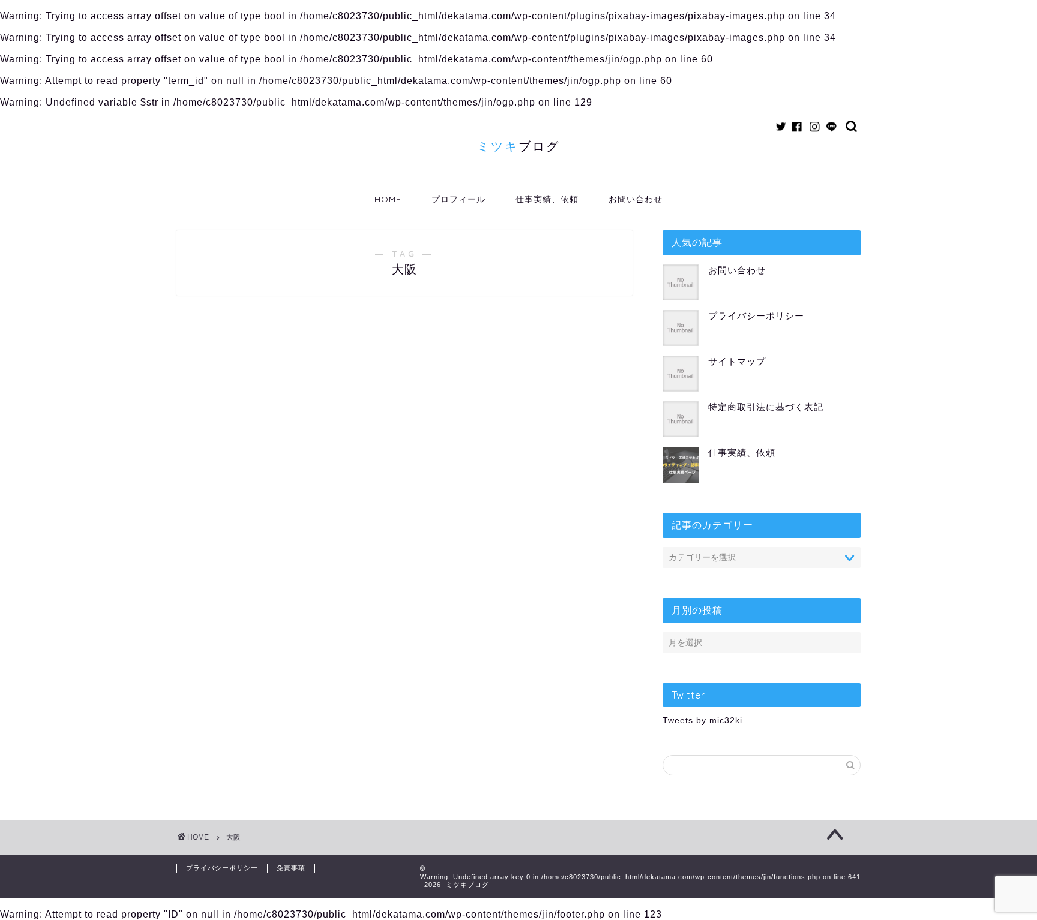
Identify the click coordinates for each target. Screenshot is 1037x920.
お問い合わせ (636, 199)
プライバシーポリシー (756, 316)
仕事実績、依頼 (547, 199)
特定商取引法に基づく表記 (765, 407)
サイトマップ (737, 361)
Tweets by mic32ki (702, 720)
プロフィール (458, 199)
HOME (387, 199)
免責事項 (291, 867)
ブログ (518, 146)
